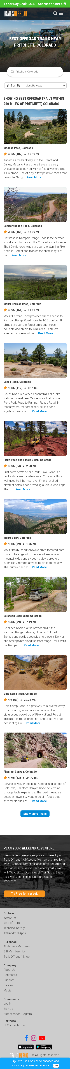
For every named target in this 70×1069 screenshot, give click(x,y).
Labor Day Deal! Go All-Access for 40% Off (35, 4)
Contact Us (11, 975)
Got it (55, 1066)
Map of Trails (12, 922)
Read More (34, 177)
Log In (7, 1003)
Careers (8, 985)
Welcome (10, 917)
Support (9, 980)
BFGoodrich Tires (14, 1025)
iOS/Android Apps (15, 933)
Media (7, 990)
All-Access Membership (18, 946)
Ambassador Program (18, 1014)
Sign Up (8, 1008)
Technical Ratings (14, 928)
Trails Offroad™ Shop (17, 956)
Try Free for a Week (24, 893)
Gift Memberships (15, 951)
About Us (9, 969)
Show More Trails (35, 813)
